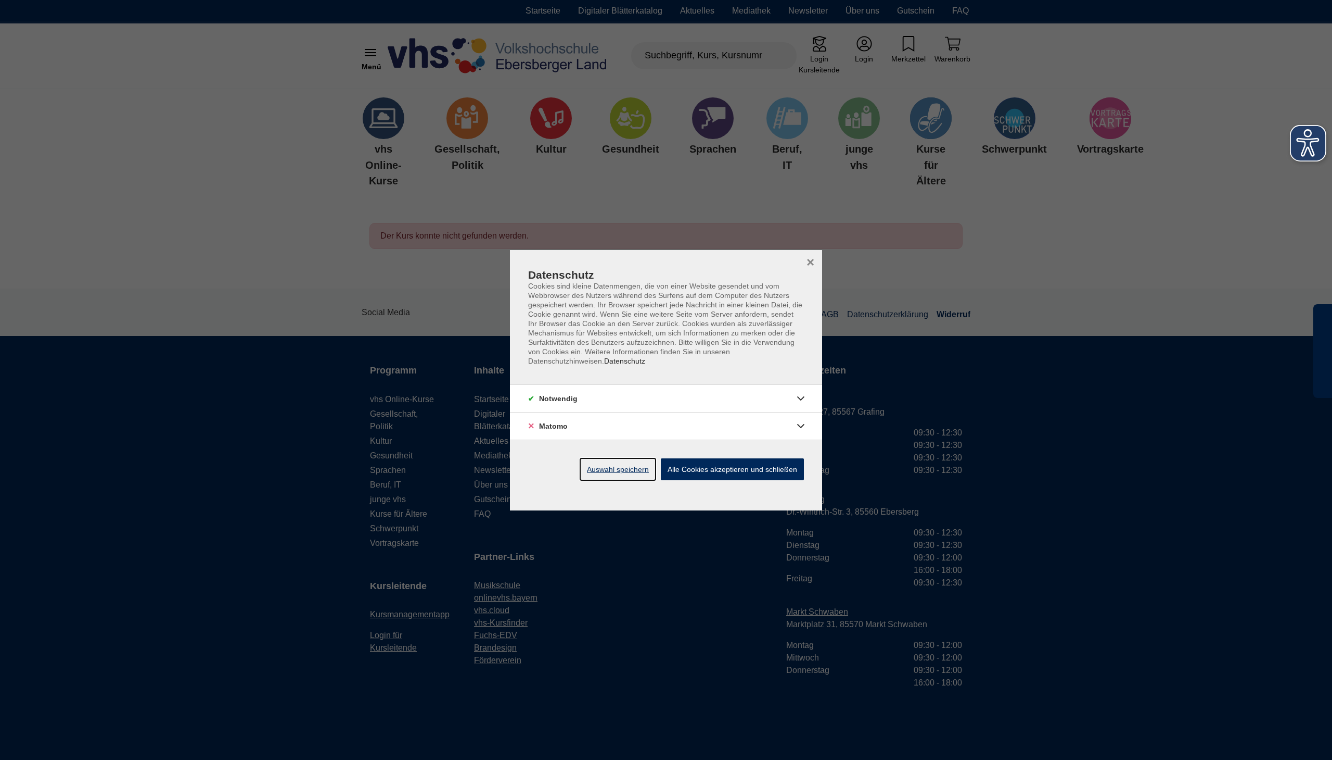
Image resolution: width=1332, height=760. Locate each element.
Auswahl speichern (618, 469)
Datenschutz (624, 361)
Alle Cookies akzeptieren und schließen (732, 469)
